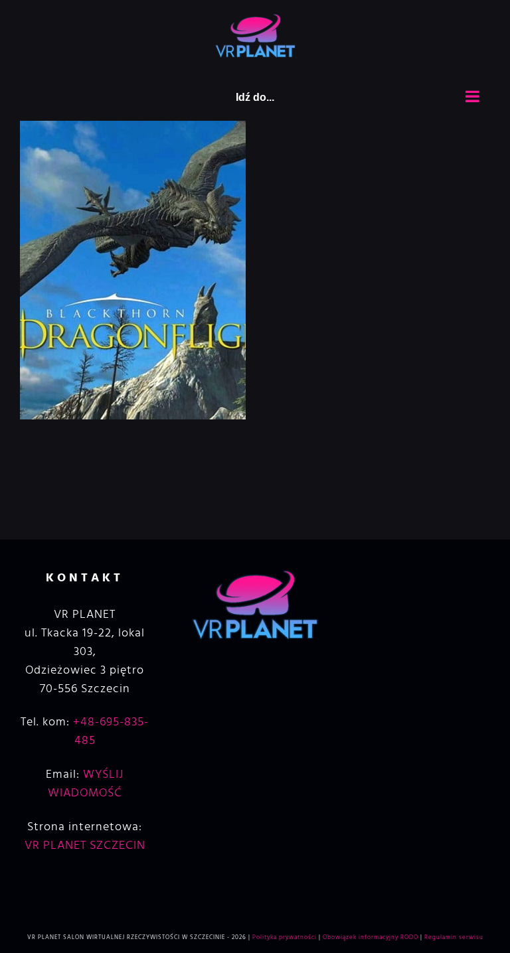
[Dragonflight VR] (133, 129)
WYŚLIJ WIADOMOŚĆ (86, 784)
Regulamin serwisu (453, 937)
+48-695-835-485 (111, 732)
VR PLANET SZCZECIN (85, 845)
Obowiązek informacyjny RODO (370, 937)
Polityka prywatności (284, 937)
